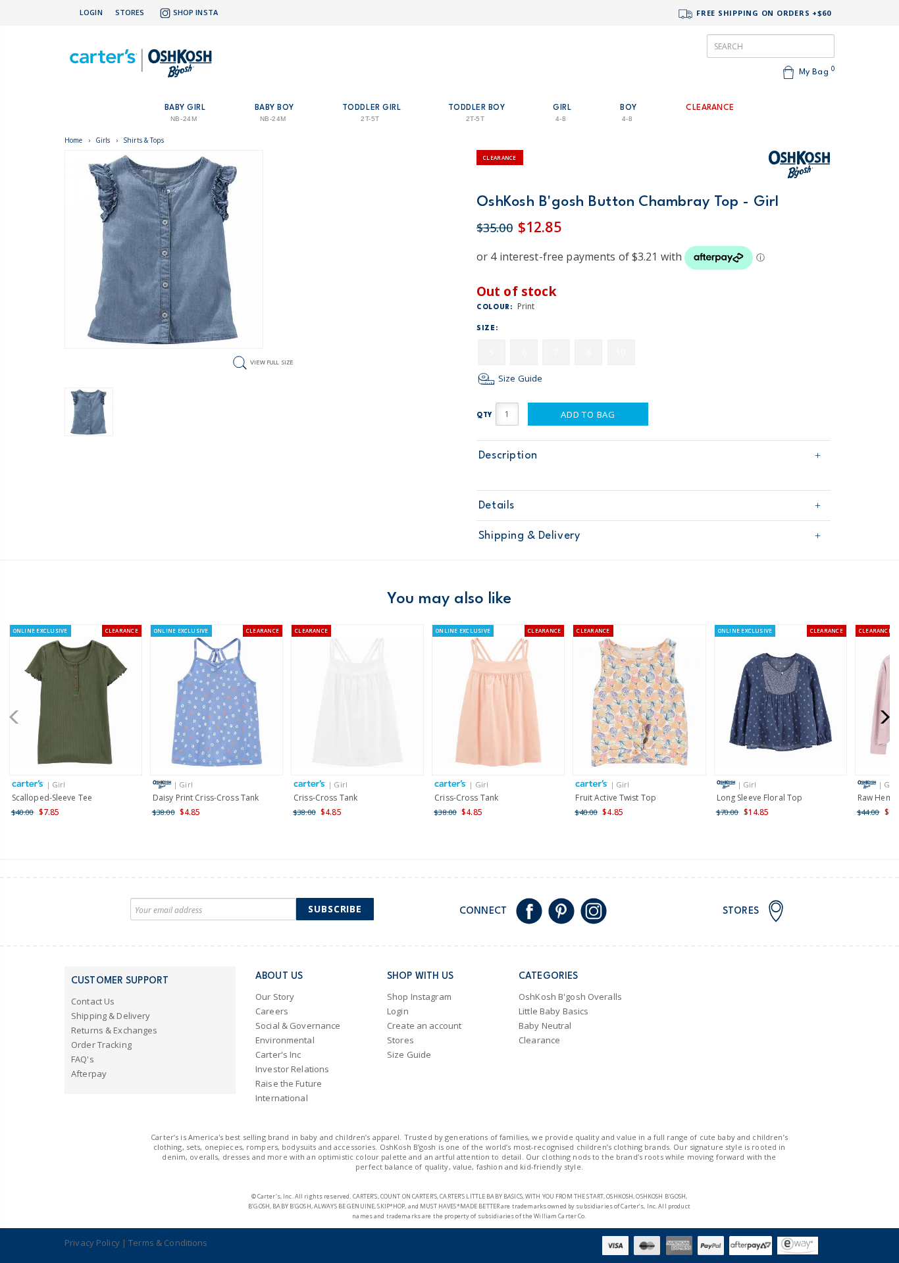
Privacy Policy (92, 1243)
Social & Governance (297, 1025)
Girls (103, 140)
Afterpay (89, 1073)
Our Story (274, 997)
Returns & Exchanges (114, 1030)
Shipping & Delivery (529, 535)
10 (620, 352)
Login (91, 12)
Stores (130, 12)
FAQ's (82, 1059)
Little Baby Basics (553, 1011)
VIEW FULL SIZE (272, 362)
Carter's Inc (278, 1054)
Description (508, 455)
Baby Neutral (545, 1025)
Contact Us (93, 1001)
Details (496, 505)
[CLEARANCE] (357, 704)
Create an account (424, 1025)
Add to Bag (588, 414)
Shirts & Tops (143, 140)
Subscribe (335, 909)
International (281, 1098)
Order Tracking (101, 1045)
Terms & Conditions (167, 1243)
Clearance (539, 1040)
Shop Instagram (419, 997)
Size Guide (519, 378)
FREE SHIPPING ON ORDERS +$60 (762, 13)
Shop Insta (195, 12)
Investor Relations (292, 1069)
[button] (18, 717)
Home (73, 140)
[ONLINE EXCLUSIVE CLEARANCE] (75, 704)
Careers (271, 1011)
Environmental (285, 1040)
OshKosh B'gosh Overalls (570, 997)
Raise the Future (288, 1083)
